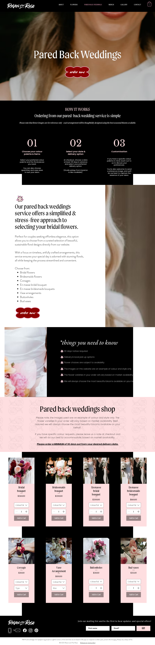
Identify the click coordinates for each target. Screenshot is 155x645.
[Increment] (26, 511)
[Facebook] (24, 630)
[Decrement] (16, 511)
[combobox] (21, 505)
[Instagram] (30, 630)
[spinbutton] (21, 511)
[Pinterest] (36, 630)
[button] (149, 3)
